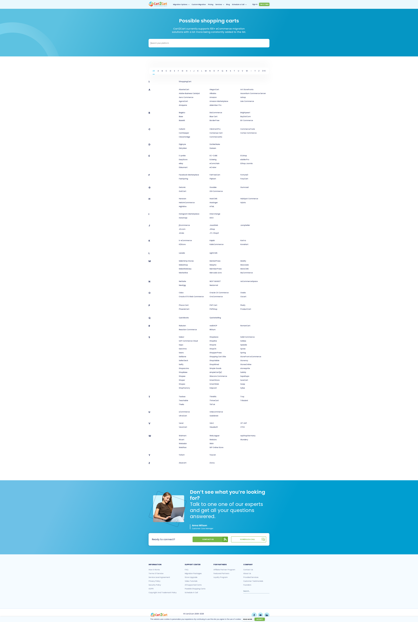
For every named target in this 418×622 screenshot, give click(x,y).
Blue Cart (213, 116)
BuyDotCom (245, 116)
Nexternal (214, 285)
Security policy (155, 585)
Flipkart (213, 178)
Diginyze (182, 144)
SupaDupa (244, 376)
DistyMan (183, 148)
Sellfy (181, 364)
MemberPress (216, 269)
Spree (242, 348)
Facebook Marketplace (189, 175)
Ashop (243, 97)
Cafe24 (182, 129)
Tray (242, 396)
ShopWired (214, 364)
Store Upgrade (191, 577)
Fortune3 (244, 175)
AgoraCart (183, 101)
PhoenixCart (184, 309)
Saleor (181, 337)
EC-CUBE (213, 155)
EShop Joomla (246, 163)
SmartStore (215, 380)
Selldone (182, 356)
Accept (259, 619)
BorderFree (214, 120)
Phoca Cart (184, 305)
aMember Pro (215, 105)
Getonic (182, 187)
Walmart (182, 435)
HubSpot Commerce (249, 198)
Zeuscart (182, 463)
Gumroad (244, 187)
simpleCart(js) (216, 372)
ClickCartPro (215, 129)
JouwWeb (214, 225)
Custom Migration (199, 4)
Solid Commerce (247, 337)
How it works (154, 569)
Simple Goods (215, 368)
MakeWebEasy (185, 269)
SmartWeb (214, 384)
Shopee (182, 376)
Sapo (181, 345)
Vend (181, 423)
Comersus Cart (216, 133)
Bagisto (182, 112)
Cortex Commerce (248, 133)
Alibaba (213, 93)
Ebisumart (183, 167)
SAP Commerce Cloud (188, 341)
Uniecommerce (216, 412)
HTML (212, 206)
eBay (181, 163)
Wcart (181, 439)
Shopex (182, 384)
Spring (243, 352)
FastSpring (183, 178)
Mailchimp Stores (186, 261)
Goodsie (213, 187)
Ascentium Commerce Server (253, 93)
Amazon (213, 97)
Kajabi (212, 240)
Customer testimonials (253, 581)
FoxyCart (244, 178)
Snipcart (213, 388)
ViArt (212, 423)
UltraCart (183, 415)
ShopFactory (184, 388)
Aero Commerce (186, 97)
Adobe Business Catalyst (189, 93)
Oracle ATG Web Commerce (191, 296)
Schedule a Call (238, 4)
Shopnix (213, 345)
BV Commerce (246, 120)
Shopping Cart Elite (218, 356)
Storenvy (244, 360)
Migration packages (193, 573)
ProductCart (245, 309)
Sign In (254, 4)
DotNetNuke (215, 144)
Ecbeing (213, 159)
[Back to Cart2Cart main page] (158, 6)
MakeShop (183, 265)
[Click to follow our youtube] (260, 615)
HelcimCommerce (187, 202)
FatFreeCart (215, 175)
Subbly (243, 372)
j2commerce (184, 225)
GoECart (182, 191)
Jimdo (181, 233)
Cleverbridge (184, 137)
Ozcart (243, 296)
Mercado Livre (216, 272)
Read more (247, 619)
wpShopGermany (247, 435)
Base (181, 116)
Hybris (243, 202)
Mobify (243, 261)
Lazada (182, 253)
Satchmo (183, 348)
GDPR (151, 588)
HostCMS (213, 198)
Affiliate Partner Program (224, 569)
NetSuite (182, 281)
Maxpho (213, 265)
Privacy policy (154, 581)
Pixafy (242, 305)
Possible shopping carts (195, 588)
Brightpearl (245, 112)
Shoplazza (214, 337)
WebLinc (213, 439)
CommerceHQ (216, 137)
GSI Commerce (216, 191)
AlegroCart (214, 89)
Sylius (242, 388)
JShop (212, 229)
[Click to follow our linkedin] (266, 615)
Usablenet (214, 415)
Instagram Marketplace (189, 214)
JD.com (182, 229)
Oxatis (243, 292)
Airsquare (183, 105)
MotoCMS (244, 269)
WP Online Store (216, 447)
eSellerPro (244, 159)
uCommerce (184, 412)
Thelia (181, 404)
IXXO (212, 218)
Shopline (213, 341)
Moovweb (244, 265)
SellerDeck (183, 360)
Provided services (250, 577)
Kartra (243, 240)
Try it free (264, 4)
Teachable (183, 400)
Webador (183, 443)
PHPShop (213, 309)
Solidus (243, 341)
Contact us (248, 569)
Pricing (210, 4)
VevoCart (183, 427)
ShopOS (213, 348)
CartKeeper (184, 133)
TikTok (212, 404)
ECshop (243, 155)
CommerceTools (247, 129)
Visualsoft (214, 427)
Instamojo (183, 218)
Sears (181, 352)
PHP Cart (213, 305)
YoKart (182, 455)
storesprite (245, 368)
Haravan (182, 198)
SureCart (244, 380)
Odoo (181, 292)
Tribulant (244, 400)
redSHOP (213, 325)
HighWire (182, 206)
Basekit (182, 120)
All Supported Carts (193, 585)
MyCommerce (246, 272)
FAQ (186, 569)
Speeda (243, 345)
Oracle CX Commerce (219, 292)
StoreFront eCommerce (250, 356)
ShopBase (183, 372)
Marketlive (183, 272)
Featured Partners (221, 573)
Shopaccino (184, 368)
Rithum (213, 329)
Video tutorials (191, 581)
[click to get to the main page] (159, 615)
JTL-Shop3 (214, 233)
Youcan (213, 455)
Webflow (182, 447)
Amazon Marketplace (219, 101)
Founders (247, 585)
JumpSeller (245, 225)
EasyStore (183, 159)
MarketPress (215, 261)
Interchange (215, 214)
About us (247, 573)
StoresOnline (245, 364)
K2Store (182, 244)
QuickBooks (184, 317)
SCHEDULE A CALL (247, 539)
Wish (212, 443)
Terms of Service (156, 573)
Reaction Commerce (188, 329)
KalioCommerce (216, 244)
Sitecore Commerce (218, 376)
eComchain (214, 163)
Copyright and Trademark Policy (163, 592)
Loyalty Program (220, 577)
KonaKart (244, 244)
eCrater (213, 167)
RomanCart (245, 325)
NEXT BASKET (215, 281)
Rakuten (182, 325)
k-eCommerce (185, 240)
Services (218, 4)
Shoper (182, 380)
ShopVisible (214, 360)
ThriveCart (214, 400)
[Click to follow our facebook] (254, 615)
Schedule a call (191, 592)
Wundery (244, 439)
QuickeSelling (215, 317)
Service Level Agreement (159, 577)
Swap (242, 384)
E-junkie (182, 155)
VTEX (242, 427)
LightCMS (213, 253)
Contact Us (208, 539)
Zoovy (212, 463)
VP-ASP (243, 423)
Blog (228, 4)
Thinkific (213, 396)
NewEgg (182, 285)
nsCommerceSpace (249, 281)
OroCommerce (216, 296)
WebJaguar (215, 435)
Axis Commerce (247, 101)
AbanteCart (184, 89)
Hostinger (214, 202)
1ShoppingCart (185, 81)
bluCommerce (216, 112)
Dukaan (213, 148)
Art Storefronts (246, 89)
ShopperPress (216, 352)
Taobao (182, 396)
